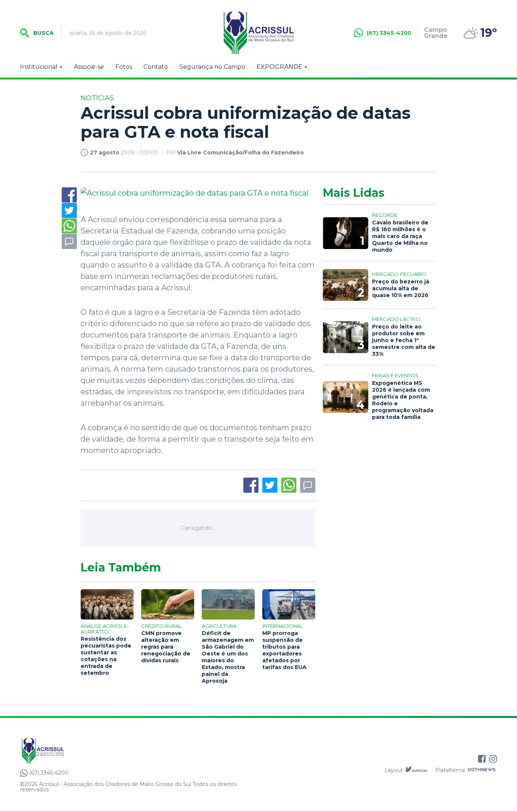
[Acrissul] (258, 32)
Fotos (123, 67)
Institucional (39, 67)
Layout (394, 770)
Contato (155, 67)
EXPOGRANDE (279, 67)
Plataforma (450, 770)
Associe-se (89, 67)
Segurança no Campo (212, 67)
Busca (43, 33)
